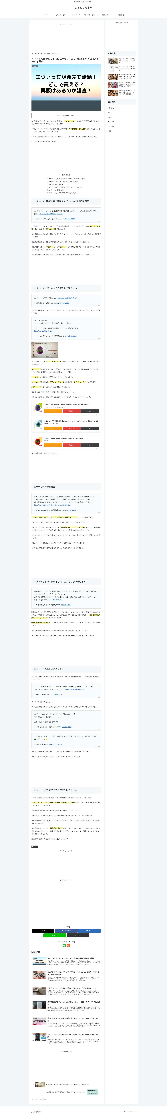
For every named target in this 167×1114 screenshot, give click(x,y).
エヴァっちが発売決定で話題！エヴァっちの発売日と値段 (67, 178)
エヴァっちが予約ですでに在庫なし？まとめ (63, 193)
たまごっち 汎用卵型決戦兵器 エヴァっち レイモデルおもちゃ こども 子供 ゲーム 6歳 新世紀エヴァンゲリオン (71, 422)
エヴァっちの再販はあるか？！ (58, 190)
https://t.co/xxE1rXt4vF (42, 505)
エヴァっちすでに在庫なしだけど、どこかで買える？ (65, 187)
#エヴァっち (57, 600)
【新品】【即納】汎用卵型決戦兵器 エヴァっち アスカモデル (63, 438)
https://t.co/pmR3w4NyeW (43, 331)
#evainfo (59, 214)
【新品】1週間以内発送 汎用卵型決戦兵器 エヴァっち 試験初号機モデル (67, 404)
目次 (63, 175)
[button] (78, 935)
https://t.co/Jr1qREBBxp (47, 214)
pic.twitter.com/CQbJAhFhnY (67, 298)
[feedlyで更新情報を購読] (64, 945)
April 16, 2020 (64, 303)
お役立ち (35, 846)
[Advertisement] (66, 38)
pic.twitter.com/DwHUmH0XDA (73, 689)
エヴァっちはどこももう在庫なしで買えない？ (63, 181)
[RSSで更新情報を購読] (68, 945)
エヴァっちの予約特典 (56, 184)
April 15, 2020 (70, 219)
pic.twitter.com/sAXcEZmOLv (61, 505)
